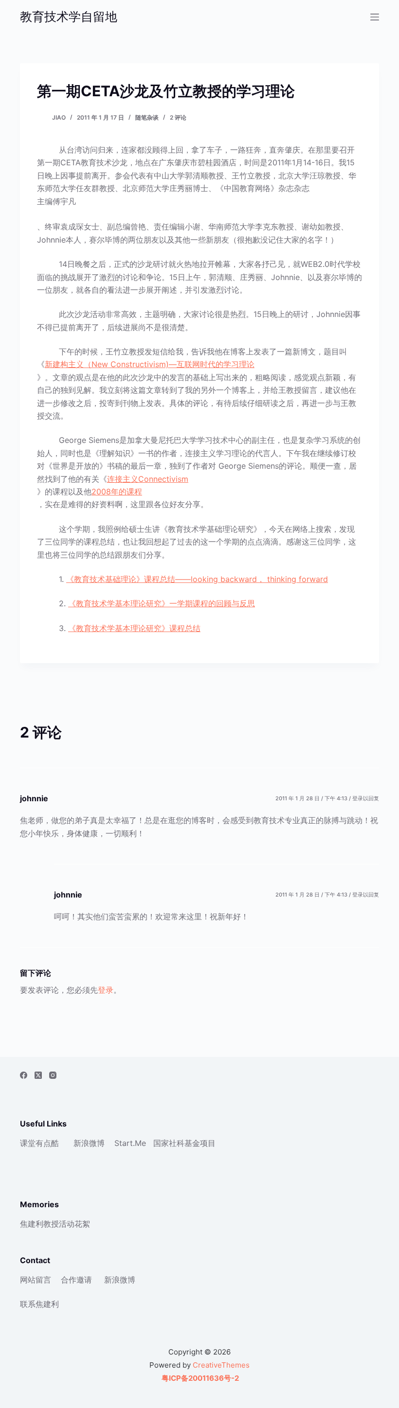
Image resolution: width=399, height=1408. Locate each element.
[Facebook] (23, 1075)
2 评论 (178, 117)
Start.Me (130, 1143)
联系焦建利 (39, 1304)
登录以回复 (365, 798)
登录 (105, 990)
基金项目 (200, 1143)
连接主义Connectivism (147, 479)
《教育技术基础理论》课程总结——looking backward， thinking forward (197, 579)
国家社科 (168, 1143)
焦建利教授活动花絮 (55, 1224)
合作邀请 (76, 1280)
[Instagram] (52, 1075)
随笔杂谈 (147, 117)
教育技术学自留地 (68, 16)
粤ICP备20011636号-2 (199, 1378)
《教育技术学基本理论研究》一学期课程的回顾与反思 (161, 603)
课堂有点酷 (39, 1143)
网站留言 (35, 1280)
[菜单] (374, 17)
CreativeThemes (221, 1365)
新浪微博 (89, 1143)
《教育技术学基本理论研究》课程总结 (134, 628)
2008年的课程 (116, 491)
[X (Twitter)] (38, 1075)
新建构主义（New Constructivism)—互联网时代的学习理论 (149, 364)
